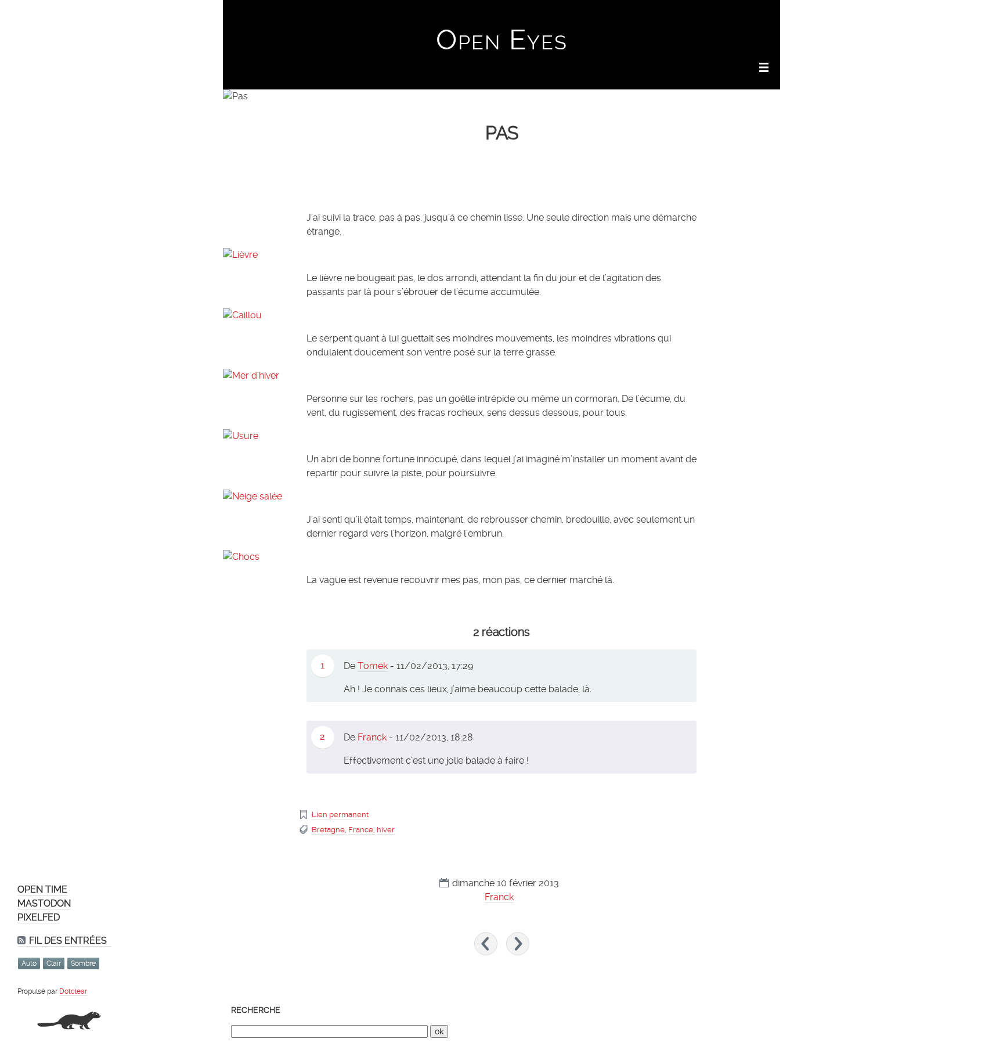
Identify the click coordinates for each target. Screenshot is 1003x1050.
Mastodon (44, 903)
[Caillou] (501, 315)
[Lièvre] (501, 255)
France (360, 829)
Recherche (255, 1010)
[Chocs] (501, 557)
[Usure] (501, 436)
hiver (386, 829)
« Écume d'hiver (485, 943)
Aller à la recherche (745, 15)
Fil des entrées (68, 940)
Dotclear (73, 991)
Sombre (83, 963)
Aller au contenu (624, 15)
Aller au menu (682, 15)
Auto (29, 963)
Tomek (373, 665)
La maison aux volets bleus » (517, 943)
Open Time (42, 889)
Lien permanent (340, 814)
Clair (53, 963)
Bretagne (328, 829)
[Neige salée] (501, 497)
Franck (372, 737)
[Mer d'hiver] (501, 376)
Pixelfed (38, 917)
